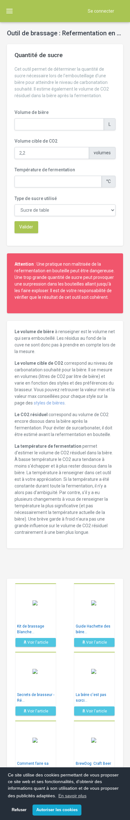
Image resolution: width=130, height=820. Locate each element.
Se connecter (101, 11)
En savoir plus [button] (72, 795)
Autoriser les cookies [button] (57, 810)
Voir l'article (37, 642)
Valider (26, 226)
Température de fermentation (45, 169)
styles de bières (49, 402)
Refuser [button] (19, 810)
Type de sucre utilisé (36, 198)
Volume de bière (32, 112)
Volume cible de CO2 (36, 141)
